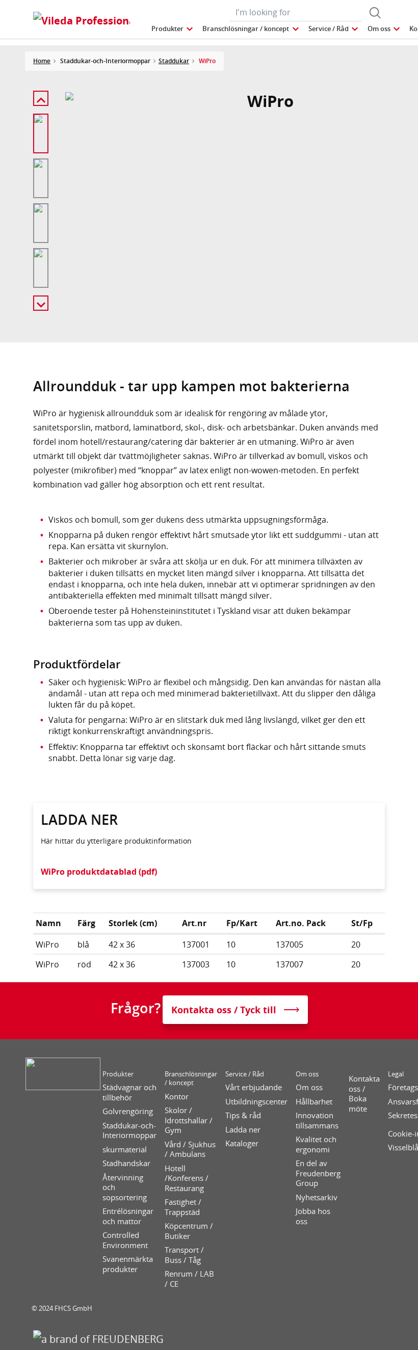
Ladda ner (242, 1130)
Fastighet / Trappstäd (183, 1207)
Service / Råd (244, 1074)
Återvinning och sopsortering (124, 1187)
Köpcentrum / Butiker (189, 1231)
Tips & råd (243, 1115)
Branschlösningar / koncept (191, 1078)
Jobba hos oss (313, 1216)
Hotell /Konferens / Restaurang (186, 1178)
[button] (172, 29)
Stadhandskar (126, 1163)
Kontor (177, 1096)
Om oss (307, 1074)
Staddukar (174, 61)
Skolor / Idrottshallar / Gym (189, 1120)
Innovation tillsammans (317, 1120)
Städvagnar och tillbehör (129, 1092)
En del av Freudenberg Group (318, 1173)
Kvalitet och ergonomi (316, 1144)
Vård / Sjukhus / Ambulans (190, 1149)
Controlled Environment (125, 1240)
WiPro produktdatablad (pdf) (99, 871)
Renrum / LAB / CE (189, 1279)
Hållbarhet (314, 1101)
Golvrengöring (127, 1111)
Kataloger (241, 1143)
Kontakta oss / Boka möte (364, 1094)
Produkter (118, 1074)
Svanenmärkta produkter (127, 1264)
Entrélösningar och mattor (127, 1216)
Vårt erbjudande (253, 1087)
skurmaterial (124, 1149)
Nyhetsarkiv (316, 1197)
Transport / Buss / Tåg (184, 1255)
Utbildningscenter (256, 1101)
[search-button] (375, 12)
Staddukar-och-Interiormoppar (129, 1131)
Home (41, 61)
